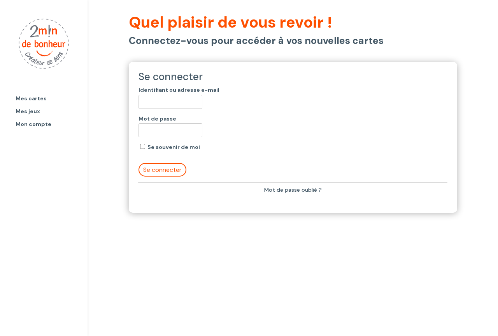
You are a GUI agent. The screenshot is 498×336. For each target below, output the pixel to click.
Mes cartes (31, 99)
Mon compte (33, 124)
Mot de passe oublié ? (293, 189)
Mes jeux (28, 111)
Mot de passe (157, 118)
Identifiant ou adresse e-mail (179, 89)
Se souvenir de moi (173, 147)
